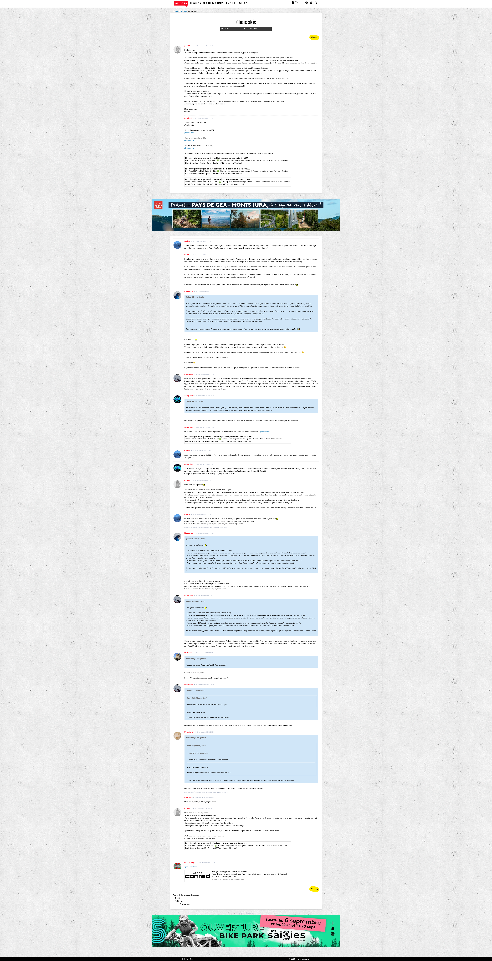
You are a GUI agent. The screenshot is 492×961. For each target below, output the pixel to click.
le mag (193, 3)
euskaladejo (190, 862)
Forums (176, 11)
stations (202, 3)
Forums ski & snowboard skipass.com (186, 895)
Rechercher (254, 29)
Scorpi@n (188, 395)
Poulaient (188, 732)
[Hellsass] (177, 657)
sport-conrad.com (190, 867)
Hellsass (188, 653)
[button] (311, 2)
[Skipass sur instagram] (296, 3)
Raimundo (189, 291)
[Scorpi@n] (177, 399)
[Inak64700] (177, 378)
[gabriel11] (177, 50)
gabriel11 (188, 46)
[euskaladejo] (177, 866)
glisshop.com (189, 133)
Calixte (187, 241)
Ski (181, 11)
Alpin (186, 11)
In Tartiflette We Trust (236, 3)
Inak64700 (189, 374)
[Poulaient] (177, 736)
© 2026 (292, 959)
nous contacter (303, 959)
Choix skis (186, 904)
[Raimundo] (177, 295)
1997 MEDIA (188, 959)
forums (212, 3)
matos (220, 3)
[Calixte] (177, 245)
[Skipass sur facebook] (293, 3)
